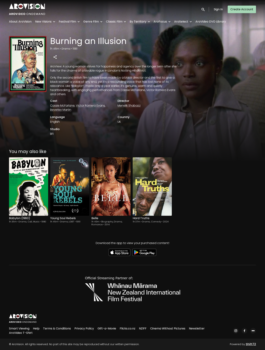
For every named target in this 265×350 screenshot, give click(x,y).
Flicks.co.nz (127, 328)
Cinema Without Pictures (167, 328)
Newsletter (197, 328)
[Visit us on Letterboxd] (253, 331)
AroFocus (160, 21)
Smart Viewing (19, 328)
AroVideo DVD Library (210, 21)
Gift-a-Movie (107, 328)
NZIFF (143, 328)
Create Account (241, 9)
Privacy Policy (84, 328)
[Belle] (111, 186)
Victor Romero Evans (90, 105)
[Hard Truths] (152, 186)
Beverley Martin (60, 110)
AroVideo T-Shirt (21, 333)
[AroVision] (22, 318)
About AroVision (20, 21)
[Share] (55, 57)
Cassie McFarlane (62, 105)
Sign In (218, 9)
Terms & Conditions (57, 328)
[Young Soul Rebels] (69, 186)
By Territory (138, 21)
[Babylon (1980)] (28, 186)
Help (36, 328)
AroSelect (181, 21)
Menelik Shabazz (129, 105)
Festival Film (67, 21)
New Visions (43, 21)
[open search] (203, 9)
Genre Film (91, 21)
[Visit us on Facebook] (244, 331)
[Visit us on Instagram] (236, 331)
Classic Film (114, 21)
